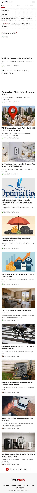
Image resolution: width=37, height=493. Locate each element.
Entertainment (17, 24)
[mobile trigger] (3, 2)
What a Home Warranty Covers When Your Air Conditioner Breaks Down (17, 383)
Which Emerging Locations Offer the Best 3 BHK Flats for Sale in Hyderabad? (18, 129)
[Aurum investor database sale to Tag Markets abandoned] (18, 406)
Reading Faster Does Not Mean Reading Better (17, 58)
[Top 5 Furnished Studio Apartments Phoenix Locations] (18, 298)
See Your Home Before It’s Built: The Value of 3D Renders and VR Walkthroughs (18, 165)
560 (25, 469)
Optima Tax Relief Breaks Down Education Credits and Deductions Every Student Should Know (17, 202)
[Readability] (9, 2)
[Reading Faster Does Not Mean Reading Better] (18, 46)
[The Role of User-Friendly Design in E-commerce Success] (18, 80)
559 (20, 469)
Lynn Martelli (7, 66)
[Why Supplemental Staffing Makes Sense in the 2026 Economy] (18, 262)
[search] (29, 2)
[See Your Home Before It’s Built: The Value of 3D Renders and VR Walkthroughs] (18, 152)
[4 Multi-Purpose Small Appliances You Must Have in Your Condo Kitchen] (18, 442)
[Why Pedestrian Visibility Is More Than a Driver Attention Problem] (18, 334)
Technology (5, 26)
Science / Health (26, 24)
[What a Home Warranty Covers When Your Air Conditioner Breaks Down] (18, 370)
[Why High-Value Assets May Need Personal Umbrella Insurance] (18, 226)
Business (11, 24)
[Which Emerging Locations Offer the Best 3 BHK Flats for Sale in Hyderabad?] (18, 116)
